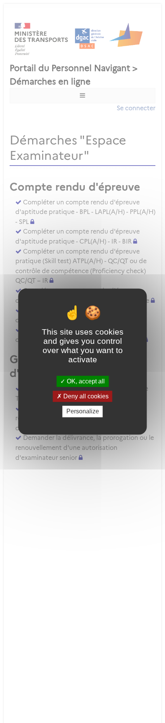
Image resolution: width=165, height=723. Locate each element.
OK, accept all (85, 381)
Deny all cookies (85, 396)
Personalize (82, 411)
